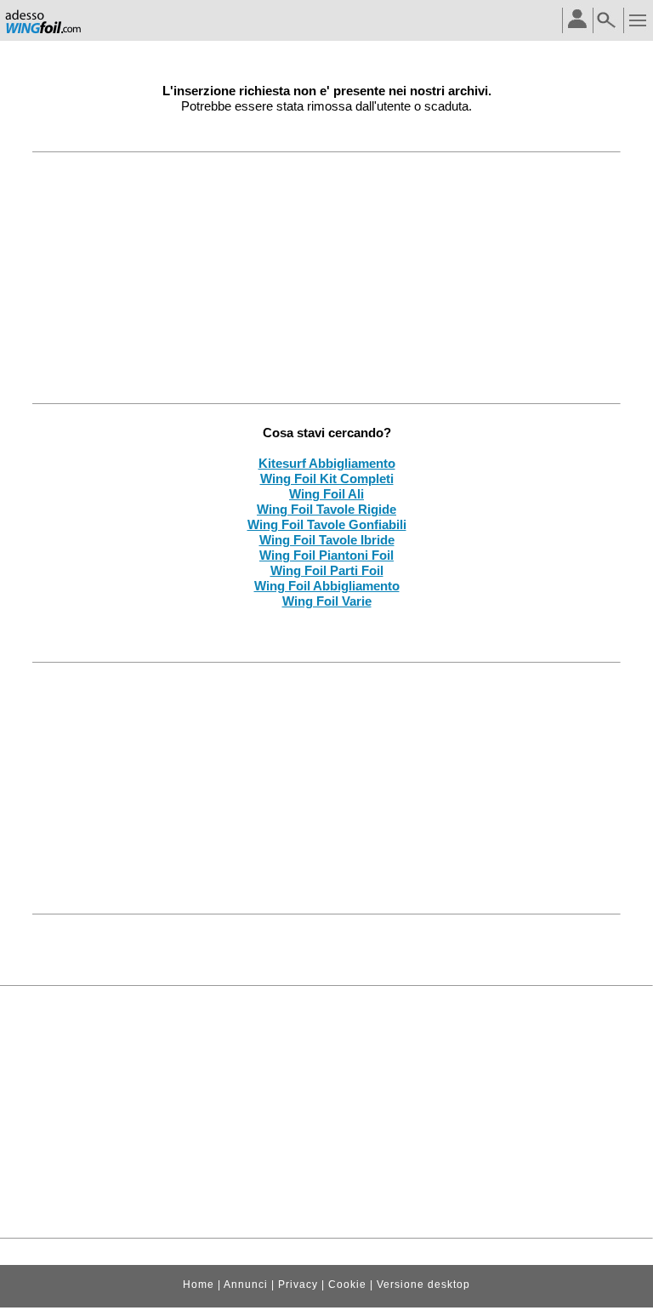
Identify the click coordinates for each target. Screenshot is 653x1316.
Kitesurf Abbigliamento (326, 463)
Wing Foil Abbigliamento (327, 585)
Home (198, 1284)
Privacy (298, 1284)
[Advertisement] (327, 277)
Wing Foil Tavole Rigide (326, 509)
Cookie (347, 1284)
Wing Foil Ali (326, 494)
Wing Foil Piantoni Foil (326, 555)
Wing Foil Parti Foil (326, 570)
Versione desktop (423, 1284)
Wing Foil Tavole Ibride (327, 540)
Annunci (246, 1284)
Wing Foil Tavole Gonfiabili (326, 524)
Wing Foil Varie (327, 601)
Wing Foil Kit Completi (327, 478)
